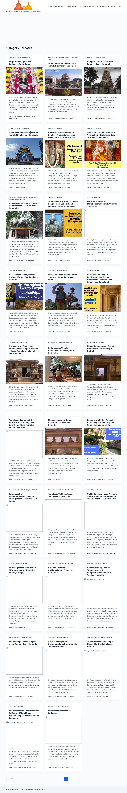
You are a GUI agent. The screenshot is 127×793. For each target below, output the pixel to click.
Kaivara (69, 416)
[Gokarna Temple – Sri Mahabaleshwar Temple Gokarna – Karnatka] (102, 223)
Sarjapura (64, 706)
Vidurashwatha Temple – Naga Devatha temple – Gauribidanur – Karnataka (24, 205)
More (113, 6)
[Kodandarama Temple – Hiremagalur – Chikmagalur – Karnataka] (63, 369)
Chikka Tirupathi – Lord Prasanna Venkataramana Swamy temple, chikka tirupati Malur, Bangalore (102, 496)
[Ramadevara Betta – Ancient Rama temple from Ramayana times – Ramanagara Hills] (102, 441)
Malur (35, 416)
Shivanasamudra (21, 563)
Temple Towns (58, 6)
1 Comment (67, 187)
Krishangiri (64, 57)
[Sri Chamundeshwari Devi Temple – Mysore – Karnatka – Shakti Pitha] (63, 296)
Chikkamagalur (14, 57)
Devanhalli (90, 270)
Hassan (22, 57)
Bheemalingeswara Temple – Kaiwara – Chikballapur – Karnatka (61, 422)
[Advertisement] (63, 26)
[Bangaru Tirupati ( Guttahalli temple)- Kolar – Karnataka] (102, 80)
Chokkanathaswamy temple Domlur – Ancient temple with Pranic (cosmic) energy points (61, 134)
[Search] (120, 6)
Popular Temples (71, 6)
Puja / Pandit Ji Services (86, 6)
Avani (11, 637)
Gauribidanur (13, 199)
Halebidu (12, 342)
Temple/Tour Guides (102, 6)
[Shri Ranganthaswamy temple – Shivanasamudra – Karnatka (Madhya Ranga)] (24, 589)
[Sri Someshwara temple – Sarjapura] (63, 729)
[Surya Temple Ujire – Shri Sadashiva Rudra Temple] (24, 80)
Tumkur (104, 563)
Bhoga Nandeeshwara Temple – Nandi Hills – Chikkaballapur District (101, 348)
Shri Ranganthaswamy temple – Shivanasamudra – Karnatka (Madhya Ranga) (23, 570)
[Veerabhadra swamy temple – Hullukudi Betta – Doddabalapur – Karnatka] (24, 296)
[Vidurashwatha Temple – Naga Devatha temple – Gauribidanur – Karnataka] (24, 225)
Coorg (11, 128)
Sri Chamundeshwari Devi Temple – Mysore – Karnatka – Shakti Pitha (63, 277)
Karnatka (28, 57)
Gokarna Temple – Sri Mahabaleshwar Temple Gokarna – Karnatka (102, 203)
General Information (65, 342)
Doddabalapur (32, 197)
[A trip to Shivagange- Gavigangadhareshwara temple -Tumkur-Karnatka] (63, 663)
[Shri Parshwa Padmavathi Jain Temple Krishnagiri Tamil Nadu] (63, 82)
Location (71, 57)
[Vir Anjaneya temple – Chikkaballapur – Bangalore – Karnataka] (63, 589)
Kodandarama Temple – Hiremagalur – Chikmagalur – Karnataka (61, 350)
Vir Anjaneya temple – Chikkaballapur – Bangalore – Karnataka (61, 570)
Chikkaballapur (22, 197)
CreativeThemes (39, 790)
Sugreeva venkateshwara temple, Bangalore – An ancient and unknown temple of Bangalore (63, 203)
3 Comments (13, 118)
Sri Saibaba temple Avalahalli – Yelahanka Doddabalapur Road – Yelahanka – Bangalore (102, 134)
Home (50, 6)
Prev (11, 779)
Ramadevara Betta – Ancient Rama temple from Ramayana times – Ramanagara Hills (100, 422)
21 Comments (29, 260)
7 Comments (109, 118)
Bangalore (51, 57)
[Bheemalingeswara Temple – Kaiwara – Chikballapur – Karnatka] (63, 441)
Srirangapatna (34, 490)
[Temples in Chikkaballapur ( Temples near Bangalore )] (63, 513)
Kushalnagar (25, 128)
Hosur (58, 57)
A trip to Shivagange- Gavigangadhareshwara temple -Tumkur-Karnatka (63, 644)
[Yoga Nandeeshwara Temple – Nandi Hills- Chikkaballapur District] (102, 663)
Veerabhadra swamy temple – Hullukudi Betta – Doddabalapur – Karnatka (24, 277)
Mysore (65, 270)
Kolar (104, 57)
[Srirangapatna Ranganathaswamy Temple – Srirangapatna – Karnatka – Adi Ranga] (24, 518)
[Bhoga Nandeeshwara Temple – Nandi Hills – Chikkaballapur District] (102, 367)
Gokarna (90, 197)
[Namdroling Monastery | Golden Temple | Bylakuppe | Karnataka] (24, 151)
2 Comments (71, 118)
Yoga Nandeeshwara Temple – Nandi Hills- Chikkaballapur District (100, 644)
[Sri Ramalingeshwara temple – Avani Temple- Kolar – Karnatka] (24, 660)
